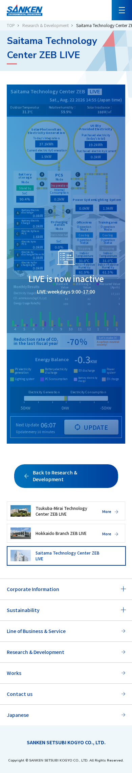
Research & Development (45, 25)
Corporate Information (33, 589)
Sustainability (23, 610)
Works (14, 673)
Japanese (18, 714)
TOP (11, 25)
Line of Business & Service (36, 631)
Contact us (19, 693)
